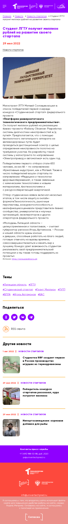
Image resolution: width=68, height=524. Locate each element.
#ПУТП (61, 289)
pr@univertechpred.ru (34, 457)
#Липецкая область (14, 284)
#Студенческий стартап (18, 289)
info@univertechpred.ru (34, 495)
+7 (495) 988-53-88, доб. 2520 (34, 454)
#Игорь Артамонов (24, 294)
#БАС (41, 294)
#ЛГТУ (32, 284)
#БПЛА (7, 294)
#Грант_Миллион (45, 289)
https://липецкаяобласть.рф (24, 259)
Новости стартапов (31, 351)
